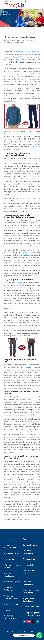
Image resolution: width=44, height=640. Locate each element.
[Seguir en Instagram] (29, 621)
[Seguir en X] (33, 621)
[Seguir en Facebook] (25, 621)
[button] (39, 635)
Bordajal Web (12, 40)
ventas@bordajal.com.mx (27, 141)
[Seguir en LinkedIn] (37, 621)
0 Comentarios (19, 43)
